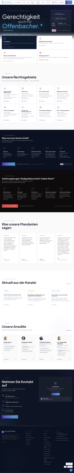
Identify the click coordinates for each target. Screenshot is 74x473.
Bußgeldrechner (47, 453)
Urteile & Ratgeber (38, 2)
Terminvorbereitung (47, 444)
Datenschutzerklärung (55, 391)
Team (28, 2)
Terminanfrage (46, 441)
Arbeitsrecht (28, 435)
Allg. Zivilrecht (28, 439)
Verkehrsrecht (28, 433)
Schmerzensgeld (47, 464)
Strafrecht (28, 441)
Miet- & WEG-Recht (30, 437)
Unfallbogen (62, 2)
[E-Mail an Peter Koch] (16, 359)
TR (71, 466)
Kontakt (43, 2)
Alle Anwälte (68, 330)
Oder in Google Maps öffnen (55, 396)
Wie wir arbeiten (33, 2)
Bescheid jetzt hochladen (10, 206)
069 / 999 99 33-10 (9, 164)
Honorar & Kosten (47, 451)
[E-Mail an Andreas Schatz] (34, 359)
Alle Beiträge (68, 283)
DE (65, 466)
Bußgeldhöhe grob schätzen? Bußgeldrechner (63, 206)
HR (69, 466)
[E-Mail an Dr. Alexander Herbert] (69, 359)
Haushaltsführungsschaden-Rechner (38, 164)
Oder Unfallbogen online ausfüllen (22, 164)
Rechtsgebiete (18, 2)
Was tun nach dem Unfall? (47, 447)
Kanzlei (24, 2)
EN (4, 441)
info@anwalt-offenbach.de (12, 402)
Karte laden (56, 394)
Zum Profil (6, 359)
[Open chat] (71, 470)
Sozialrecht (28, 444)
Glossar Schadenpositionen (47, 461)
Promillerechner (47, 455)
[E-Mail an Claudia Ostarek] (51, 359)
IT (6, 441)
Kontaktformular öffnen (9, 416)
